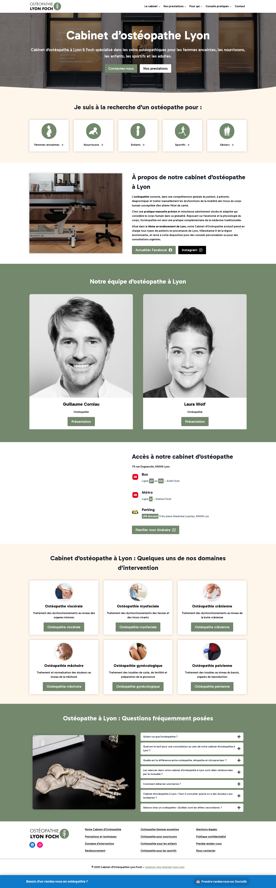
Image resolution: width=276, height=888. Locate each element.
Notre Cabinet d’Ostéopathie (103, 829)
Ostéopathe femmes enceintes (160, 829)
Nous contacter (205, 850)
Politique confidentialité (211, 836)
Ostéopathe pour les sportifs (158, 850)
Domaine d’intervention (99, 843)
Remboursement (95, 850)
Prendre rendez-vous (209, 843)
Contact (240, 6)
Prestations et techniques (101, 836)
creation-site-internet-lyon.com (164, 867)
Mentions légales (206, 829)
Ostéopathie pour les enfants (159, 843)
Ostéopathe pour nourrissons (159, 836)
